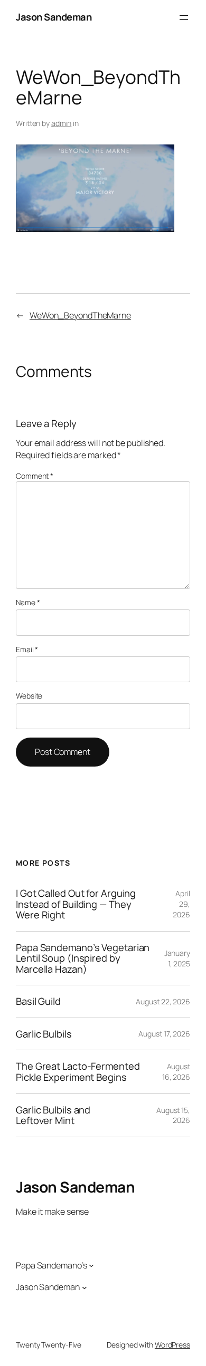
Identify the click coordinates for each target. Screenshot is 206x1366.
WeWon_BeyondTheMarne (80, 315)
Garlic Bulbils (44, 1034)
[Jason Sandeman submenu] (84, 1287)
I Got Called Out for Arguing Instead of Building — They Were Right (76, 904)
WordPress (172, 1345)
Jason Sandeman (53, 17)
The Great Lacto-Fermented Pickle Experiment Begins (78, 1071)
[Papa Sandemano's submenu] (91, 1265)
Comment (34, 476)
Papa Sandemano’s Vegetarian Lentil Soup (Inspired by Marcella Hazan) (82, 958)
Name (28, 602)
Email (27, 649)
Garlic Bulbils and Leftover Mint (53, 1115)
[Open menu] (183, 17)
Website (29, 696)
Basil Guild (38, 1001)
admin (61, 123)
